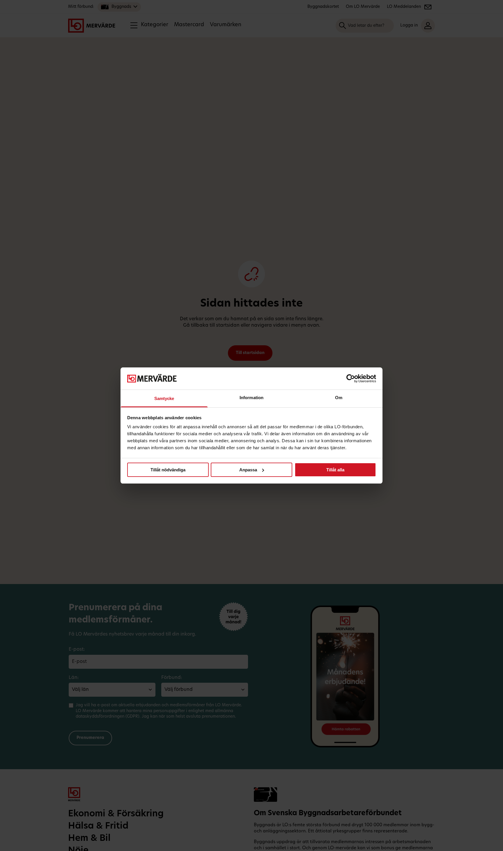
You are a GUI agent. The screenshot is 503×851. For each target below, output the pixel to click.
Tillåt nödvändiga (167, 469)
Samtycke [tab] (164, 398)
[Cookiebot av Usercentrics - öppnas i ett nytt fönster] (350, 378)
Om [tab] (338, 397)
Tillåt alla (335, 469)
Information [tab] (251, 397)
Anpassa (248, 469)
